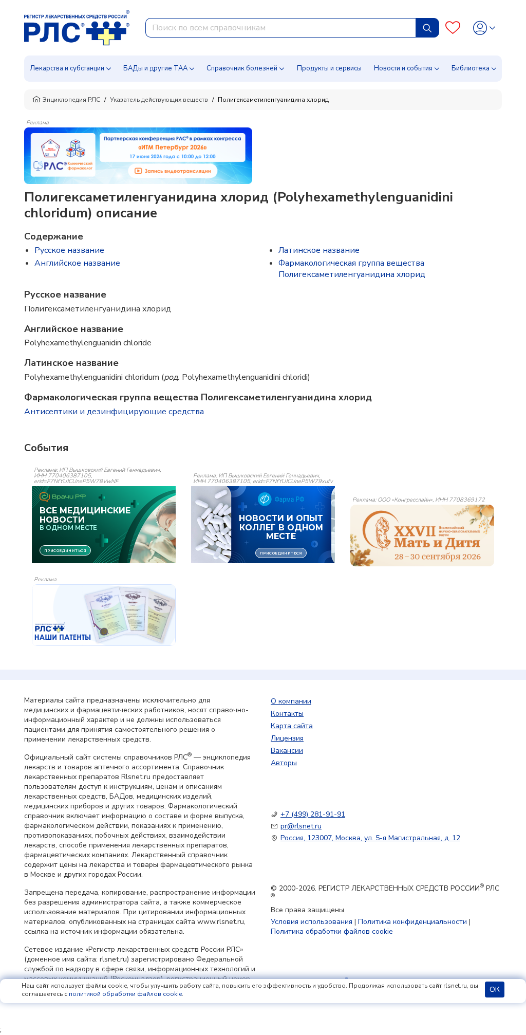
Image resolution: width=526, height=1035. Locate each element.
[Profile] (484, 28)
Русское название (69, 250)
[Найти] (427, 28)
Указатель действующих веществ (159, 100)
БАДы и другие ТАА (155, 68)
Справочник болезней (241, 68)
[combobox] (280, 28)
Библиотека (471, 68)
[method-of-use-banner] (138, 155)
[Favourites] (452, 28)
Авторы (284, 763)
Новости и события (403, 68)
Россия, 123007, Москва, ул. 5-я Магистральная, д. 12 (370, 838)
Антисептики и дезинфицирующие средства (114, 411)
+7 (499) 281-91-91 (312, 814)
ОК (495, 989)
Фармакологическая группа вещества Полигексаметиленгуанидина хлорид (351, 268)
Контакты (287, 713)
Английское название (77, 263)
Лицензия (287, 738)
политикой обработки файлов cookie (125, 994)
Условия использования (311, 922)
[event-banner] (422, 535)
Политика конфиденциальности (412, 922)
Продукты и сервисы (329, 68)
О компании (291, 701)
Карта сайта (292, 726)
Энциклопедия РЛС (71, 100)
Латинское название (319, 250)
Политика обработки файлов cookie (332, 931)
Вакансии (287, 750)
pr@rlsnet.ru (301, 826)
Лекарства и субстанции (67, 68)
